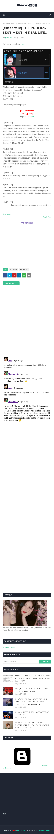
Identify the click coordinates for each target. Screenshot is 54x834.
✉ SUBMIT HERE (9, 647)
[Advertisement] (27, 244)
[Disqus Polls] (27, 321)
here (24, 44)
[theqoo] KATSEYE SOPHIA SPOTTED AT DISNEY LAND (32, 713)
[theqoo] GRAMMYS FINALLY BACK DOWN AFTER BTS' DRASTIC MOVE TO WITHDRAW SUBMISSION (33, 678)
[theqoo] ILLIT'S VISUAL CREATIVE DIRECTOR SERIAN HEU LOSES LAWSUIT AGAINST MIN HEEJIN (32, 725)
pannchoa (9, 37)
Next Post (47, 217)
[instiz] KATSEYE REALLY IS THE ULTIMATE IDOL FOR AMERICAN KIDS (32, 690)
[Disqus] (27, 389)
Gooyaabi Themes (43, 830)
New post (7, 214)
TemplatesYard (22, 830)
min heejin (11, 23)
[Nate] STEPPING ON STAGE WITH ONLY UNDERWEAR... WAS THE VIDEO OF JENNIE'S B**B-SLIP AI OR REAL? (31, 701)
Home (5, 23)
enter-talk (13, 269)
